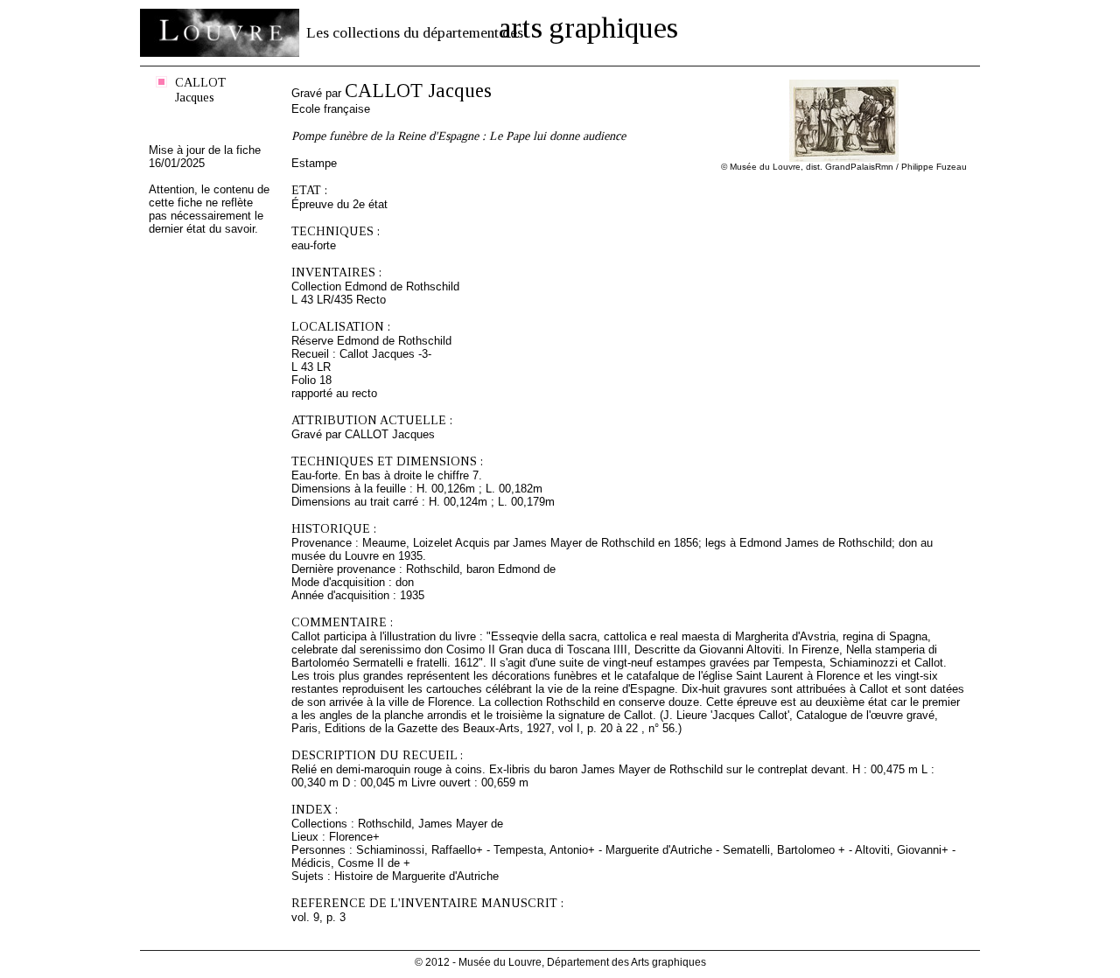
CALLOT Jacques (200, 89)
